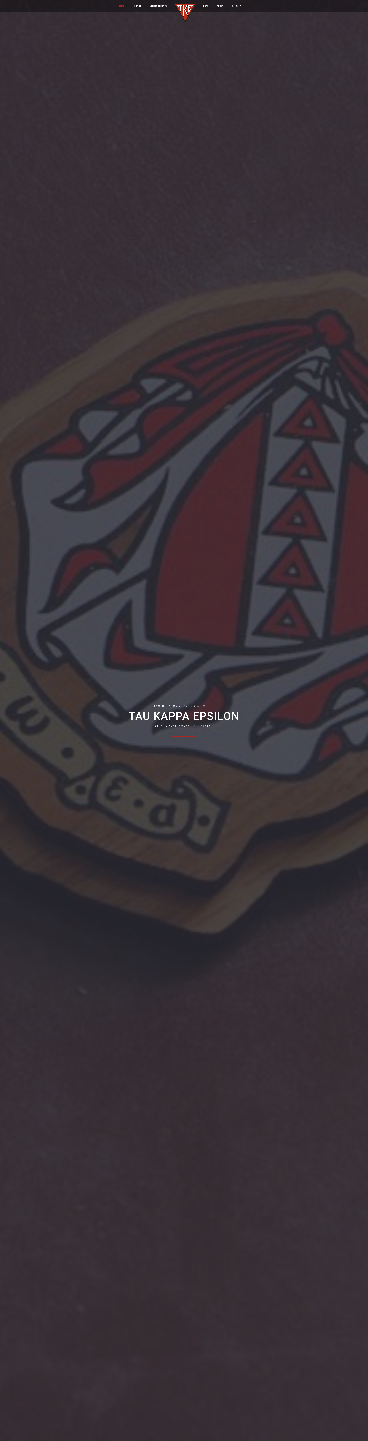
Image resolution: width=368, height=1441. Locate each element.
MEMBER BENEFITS (158, 6)
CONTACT (236, 6)
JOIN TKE (137, 6)
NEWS (205, 6)
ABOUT (220, 6)
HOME (121, 6)
